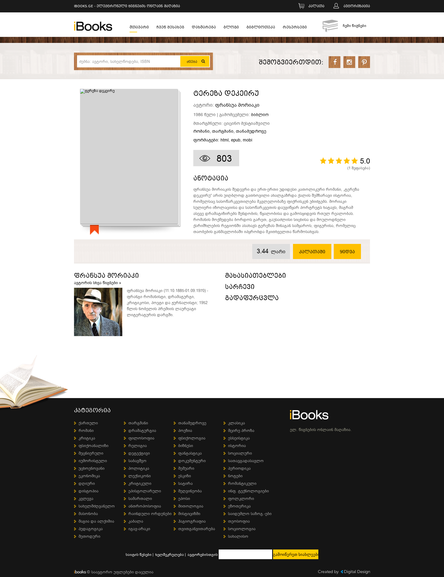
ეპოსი (184, 499)
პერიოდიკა (239, 468)
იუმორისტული (93, 461)
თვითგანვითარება (196, 529)
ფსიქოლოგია (191, 438)
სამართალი (140, 499)
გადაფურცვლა (252, 299)
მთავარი (139, 28)
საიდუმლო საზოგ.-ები (250, 514)
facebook (334, 62)
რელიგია (137, 446)
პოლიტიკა (138, 468)
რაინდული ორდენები (150, 514)
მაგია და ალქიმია (96, 521)
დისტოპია (88, 491)
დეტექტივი (139, 453)
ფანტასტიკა (190, 453)
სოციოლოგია (242, 529)
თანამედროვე (251, 131)
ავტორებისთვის (203, 554)
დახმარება (204, 28)
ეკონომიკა (89, 476)
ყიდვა (347, 252)
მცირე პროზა (241, 431)
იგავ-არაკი (139, 529)
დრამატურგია (142, 431)
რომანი (201, 131)
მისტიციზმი (189, 514)
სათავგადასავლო (246, 461)
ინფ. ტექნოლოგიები (248, 491)
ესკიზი (184, 476)
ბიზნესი (185, 446)
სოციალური (240, 453)
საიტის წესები (139, 554)
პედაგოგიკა (91, 529)
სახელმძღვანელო (97, 506)
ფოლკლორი (241, 499)
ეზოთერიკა (239, 506)
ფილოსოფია (141, 438)
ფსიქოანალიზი (93, 446)
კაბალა (135, 521)
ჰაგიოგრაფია (192, 521)
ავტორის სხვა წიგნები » (97, 283)
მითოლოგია (190, 506)
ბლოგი (231, 28)
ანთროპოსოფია (144, 506)
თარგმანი (222, 131)
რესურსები (295, 28)
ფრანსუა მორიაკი (237, 105)
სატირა (185, 483)
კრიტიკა (87, 438)
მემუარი (186, 468)
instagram (349, 62)
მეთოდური (89, 536)
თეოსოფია (239, 521)
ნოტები (235, 476)
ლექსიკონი (139, 476)
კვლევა (86, 499)
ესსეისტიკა (239, 438)
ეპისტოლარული (144, 491)
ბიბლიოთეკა (260, 28)
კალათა (316, 6)
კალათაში (312, 252)
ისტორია (237, 446)
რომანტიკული (242, 483)
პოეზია (185, 431)
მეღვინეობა (190, 491)
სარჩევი (240, 288)
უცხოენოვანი (92, 468)
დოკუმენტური (192, 461)
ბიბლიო (260, 115)
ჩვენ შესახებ (170, 28)
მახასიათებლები (255, 277)
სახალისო (238, 536)
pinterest (364, 62)
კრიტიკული (139, 483)
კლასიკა (236, 423)
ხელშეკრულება (169, 554)
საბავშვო (137, 461)
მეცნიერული (91, 453)
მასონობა (88, 514)
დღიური (87, 483)
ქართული (88, 423)
